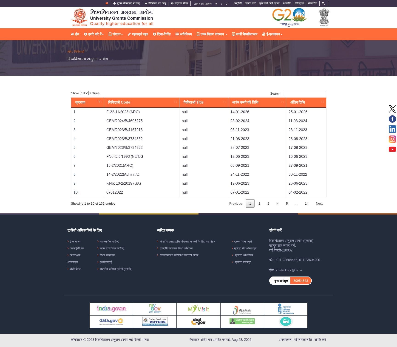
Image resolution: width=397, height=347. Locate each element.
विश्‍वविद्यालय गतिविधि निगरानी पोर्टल (178, 255)
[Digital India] (242, 309)
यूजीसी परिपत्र (242, 262)
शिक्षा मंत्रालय (107, 255)
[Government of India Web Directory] (286, 321)
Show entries (85, 93)
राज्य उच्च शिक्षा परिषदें (112, 248)
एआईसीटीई (106, 262)
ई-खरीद (287, 3)
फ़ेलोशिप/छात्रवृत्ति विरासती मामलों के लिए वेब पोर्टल (187, 241)
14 (307, 203)
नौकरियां (312, 3)
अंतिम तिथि (297, 102)
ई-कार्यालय (75, 241)
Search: (275, 93)
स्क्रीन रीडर (181, 3)
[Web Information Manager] (242, 321)
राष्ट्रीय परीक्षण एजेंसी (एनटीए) (116, 269)
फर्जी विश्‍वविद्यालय (246, 34)
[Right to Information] (286, 309)
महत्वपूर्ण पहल (140, 34)
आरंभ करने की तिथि (245, 102)
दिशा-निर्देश (164, 34)
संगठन (117, 34)
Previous (235, 203)
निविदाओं (299, 3)
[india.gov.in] (111, 309)
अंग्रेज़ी (238, 3)
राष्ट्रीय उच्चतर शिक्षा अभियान (176, 248)
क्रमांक (80, 102)
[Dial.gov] (198, 321)
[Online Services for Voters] (155, 321)
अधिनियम (186, 34)
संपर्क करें (250, 3)
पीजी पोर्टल (75, 269)
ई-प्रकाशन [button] (273, 34)
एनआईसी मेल (77, 248)
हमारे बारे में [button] (95, 34)
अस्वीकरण (285, 339)
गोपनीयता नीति (303, 339)
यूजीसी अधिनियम (243, 255)
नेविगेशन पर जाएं (157, 3)
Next (319, 203)
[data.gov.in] (111, 321)
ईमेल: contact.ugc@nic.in (285, 270)
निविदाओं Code (119, 102)
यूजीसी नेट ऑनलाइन (245, 248)
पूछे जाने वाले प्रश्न (269, 3)
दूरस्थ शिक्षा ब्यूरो (243, 241)
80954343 (300, 280)
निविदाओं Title (194, 102)
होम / (71, 52)
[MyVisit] (198, 309)
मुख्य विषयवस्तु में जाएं (128, 3)
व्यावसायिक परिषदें (109, 241)
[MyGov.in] (155, 309)
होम (77, 34)
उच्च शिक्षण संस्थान (213, 34)
